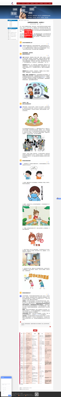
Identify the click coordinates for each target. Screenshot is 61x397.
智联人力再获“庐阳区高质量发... (12, 29)
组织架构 (13, 393)
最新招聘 (32, 3)
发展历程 (16, 393)
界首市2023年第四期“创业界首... (13, 39)
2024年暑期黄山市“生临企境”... (12, 33)
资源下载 (45, 3)
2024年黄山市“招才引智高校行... (13, 35)
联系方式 (19, 393)
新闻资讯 (22, 20)
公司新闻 (10, 21)
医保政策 (10, 23)
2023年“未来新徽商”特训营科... (12, 36)
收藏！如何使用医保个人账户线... (13, 32)
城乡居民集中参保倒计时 (25, 389)
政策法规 (10, 24)
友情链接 (21, 393)
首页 (18, 3)
